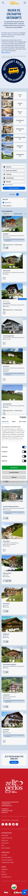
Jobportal (4, 874)
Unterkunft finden (14, 188)
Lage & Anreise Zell (6, 838)
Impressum (4, 840)
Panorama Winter (6, 857)
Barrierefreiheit (5, 848)
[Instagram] (2, 824)
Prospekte (4, 855)
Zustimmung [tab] (5, 421)
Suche (3, 2)
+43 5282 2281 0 (5, 804)
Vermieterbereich (6, 877)
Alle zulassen (14, 467)
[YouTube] (13, 824)
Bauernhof (8, 202)
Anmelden (14, 762)
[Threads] (17, 824)
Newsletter (4, 869)
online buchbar (9, 184)
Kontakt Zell (4, 835)
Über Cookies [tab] (22, 421)
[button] (10, 230)
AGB (2, 845)
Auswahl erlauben (14, 472)
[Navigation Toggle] (25, 2)
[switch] (24, 452)
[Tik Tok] (10, 824)
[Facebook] (6, 824)
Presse (3, 872)
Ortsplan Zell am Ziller (7, 862)
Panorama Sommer (7, 860)
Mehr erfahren (6, 52)
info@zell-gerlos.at (6, 805)
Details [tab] (14, 421)
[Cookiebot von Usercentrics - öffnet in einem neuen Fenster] (20, 417)
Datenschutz (5, 843)
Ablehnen (14, 477)
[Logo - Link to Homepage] (14, 2)
